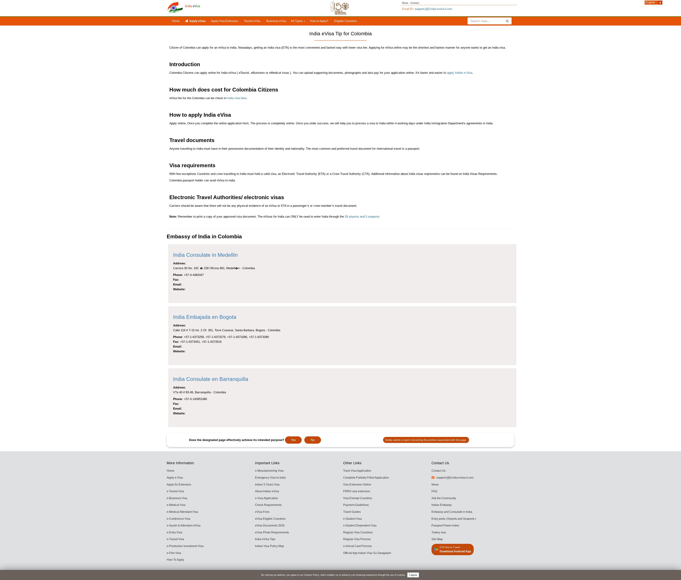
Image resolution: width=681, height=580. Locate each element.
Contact (414, 2)
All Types (297, 21)
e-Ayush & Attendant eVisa (183, 525)
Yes (293, 440)
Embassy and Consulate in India (451, 511)
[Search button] (507, 21)
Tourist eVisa (252, 21)
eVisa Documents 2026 (269, 525)
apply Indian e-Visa (459, 72)
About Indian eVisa (267, 491)
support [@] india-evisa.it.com (433, 8)
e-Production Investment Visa (185, 546)
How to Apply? (319, 21)
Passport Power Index (445, 525)
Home (176, 21)
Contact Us (438, 470)
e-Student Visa (352, 518)
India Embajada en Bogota (204, 317)
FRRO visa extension (356, 491)
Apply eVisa (197, 21)
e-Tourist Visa (175, 491)
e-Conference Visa (178, 518)
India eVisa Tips (265, 539)
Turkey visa (438, 532)
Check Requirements (268, 504)
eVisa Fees (262, 511)
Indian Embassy (441, 504)
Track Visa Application (357, 470)
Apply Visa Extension (224, 21)
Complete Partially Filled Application (366, 477)
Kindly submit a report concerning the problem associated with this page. (426, 440)
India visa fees (237, 98)
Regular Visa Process (357, 539)
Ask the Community (443, 498)
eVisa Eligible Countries (270, 518)
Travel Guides (352, 511)
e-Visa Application (266, 498)
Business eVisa (276, 21)
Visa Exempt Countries (357, 498)
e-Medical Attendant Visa (182, 511)
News (405, 2)
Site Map (437, 539)
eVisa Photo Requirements (272, 532)
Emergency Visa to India (270, 477)
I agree (413, 575)
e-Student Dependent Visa (360, 525)
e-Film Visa (174, 552)
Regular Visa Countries (358, 532)
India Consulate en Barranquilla (210, 379)
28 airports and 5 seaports (362, 216)
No (313, 440)
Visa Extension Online (357, 484)
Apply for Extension (179, 484)
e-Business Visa (177, 498)
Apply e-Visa (175, 477)
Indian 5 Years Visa (267, 484)
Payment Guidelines (356, 504)
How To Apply (175, 559)
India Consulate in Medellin (205, 255)
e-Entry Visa (174, 532)
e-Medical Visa (176, 504)
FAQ (434, 491)
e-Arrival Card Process (357, 546)
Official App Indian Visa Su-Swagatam (367, 552)
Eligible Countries (345, 21)
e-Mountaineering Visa (269, 470)
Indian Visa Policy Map (269, 546)
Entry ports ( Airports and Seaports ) (453, 518)
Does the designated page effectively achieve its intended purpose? (236, 440)
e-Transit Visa (175, 539)
